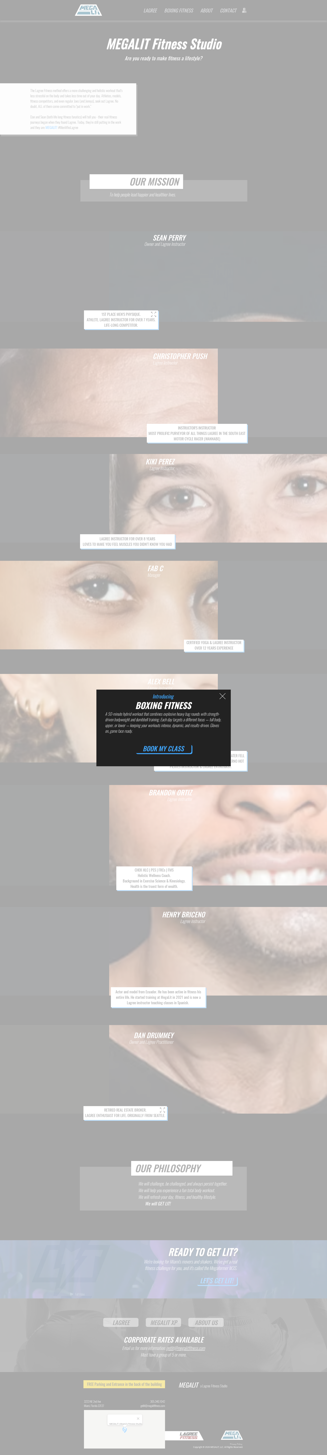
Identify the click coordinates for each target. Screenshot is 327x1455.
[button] (222, 696)
